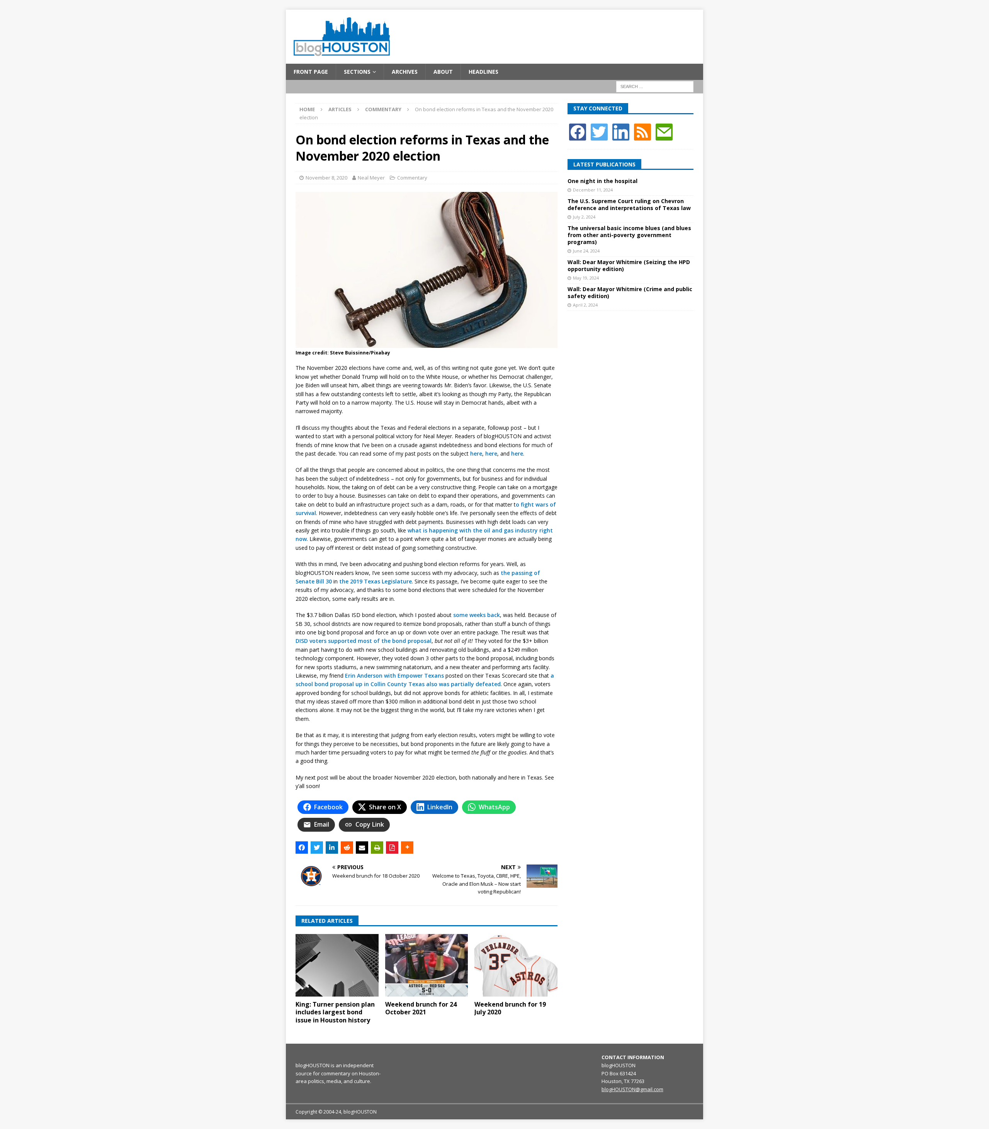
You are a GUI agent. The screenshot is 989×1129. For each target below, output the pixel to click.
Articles (340, 109)
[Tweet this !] (317, 847)
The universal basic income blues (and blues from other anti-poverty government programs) (629, 235)
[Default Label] (642, 131)
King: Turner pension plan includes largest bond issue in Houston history (335, 1012)
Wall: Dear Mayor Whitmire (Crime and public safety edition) (630, 292)
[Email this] (362, 847)
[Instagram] (620, 131)
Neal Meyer (371, 177)
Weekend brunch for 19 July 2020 (510, 1008)
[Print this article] (377, 847)
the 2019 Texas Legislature (375, 581)
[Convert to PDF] (392, 847)
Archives (405, 71)
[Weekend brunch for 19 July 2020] (515, 965)
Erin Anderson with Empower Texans (394, 675)
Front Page (311, 71)
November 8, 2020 (326, 177)
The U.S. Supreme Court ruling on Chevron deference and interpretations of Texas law (629, 204)
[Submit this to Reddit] (347, 847)
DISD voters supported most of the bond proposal (364, 640)
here (476, 453)
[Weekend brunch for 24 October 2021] (426, 965)
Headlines (483, 71)
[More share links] (407, 847)
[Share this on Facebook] (302, 847)
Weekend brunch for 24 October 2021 (421, 1008)
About (443, 71)
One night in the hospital (602, 181)
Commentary (412, 177)
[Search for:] (654, 86)
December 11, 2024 (593, 190)
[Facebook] (577, 131)
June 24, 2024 (586, 251)
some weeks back (476, 615)
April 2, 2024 (585, 305)
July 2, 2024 (584, 217)
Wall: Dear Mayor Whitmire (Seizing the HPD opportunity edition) (629, 265)
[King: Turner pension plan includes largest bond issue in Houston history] (337, 965)
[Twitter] (599, 131)
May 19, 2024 (586, 278)
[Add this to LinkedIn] (332, 847)
